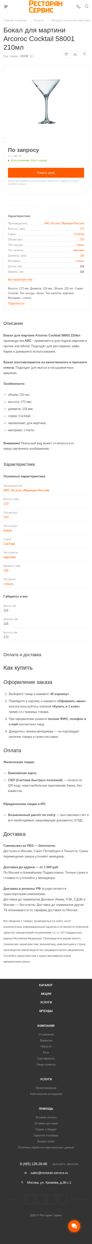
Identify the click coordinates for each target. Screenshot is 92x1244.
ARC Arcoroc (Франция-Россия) (64, 223)
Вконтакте (29, 1199)
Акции (46, 993)
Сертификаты (46, 1058)
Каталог (46, 985)
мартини (78, 250)
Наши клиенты (46, 1064)
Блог (46, 1052)
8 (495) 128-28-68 (33, 1164)
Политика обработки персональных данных (46, 1147)
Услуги (46, 1002)
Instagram (40, 1199)
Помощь (46, 1108)
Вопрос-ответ (46, 1141)
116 (82, 255)
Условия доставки (46, 1123)
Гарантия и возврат (46, 1135)
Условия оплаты (46, 1117)
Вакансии (46, 1040)
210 (82, 239)
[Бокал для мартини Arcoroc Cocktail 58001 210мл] (46, 101)
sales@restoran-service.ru (49, 1173)
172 (82, 228)
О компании (46, 1034)
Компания (46, 1025)
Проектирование (46, 1088)
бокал (80, 244)
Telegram (51, 1199)
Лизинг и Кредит (46, 1129)
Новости (46, 1046)
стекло (79, 261)
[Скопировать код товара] (31, 56)
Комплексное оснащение (46, 1094)
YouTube (62, 1199)
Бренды (46, 1011)
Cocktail (79, 234)
